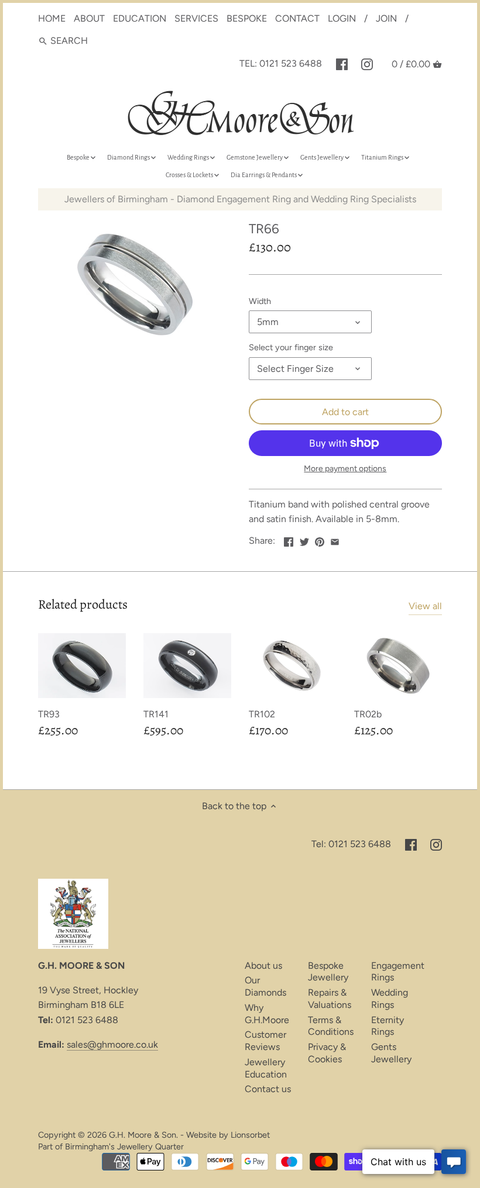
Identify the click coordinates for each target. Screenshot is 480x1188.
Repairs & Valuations (329, 998)
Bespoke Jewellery (328, 971)
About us (263, 965)
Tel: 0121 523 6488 (280, 63)
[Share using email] (335, 539)
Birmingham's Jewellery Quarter (124, 1146)
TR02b (368, 714)
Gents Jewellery (391, 1053)
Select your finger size (291, 348)
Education (139, 18)
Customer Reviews (265, 1040)
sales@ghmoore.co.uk (112, 1044)
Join (386, 18)
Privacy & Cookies (327, 1053)
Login (342, 18)
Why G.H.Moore (267, 1013)
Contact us (268, 1088)
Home (52, 18)
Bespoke (247, 18)
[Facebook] (342, 64)
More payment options (345, 468)
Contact (297, 18)
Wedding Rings (389, 998)
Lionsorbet (250, 1135)
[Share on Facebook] (288, 539)
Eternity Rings (387, 1026)
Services (196, 18)
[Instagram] (367, 64)
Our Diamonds (265, 986)
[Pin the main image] (319, 539)
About (89, 18)
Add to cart (345, 411)
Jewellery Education (266, 1068)
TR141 (156, 714)
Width (260, 301)
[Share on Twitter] (304, 539)
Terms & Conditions (331, 1026)
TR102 (262, 714)
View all (425, 606)
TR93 (49, 714)
